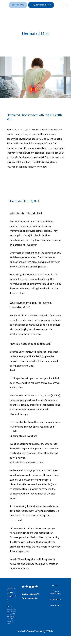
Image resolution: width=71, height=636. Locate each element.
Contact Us (55, 605)
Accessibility (55, 599)
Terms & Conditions (55, 592)
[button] (66, 5)
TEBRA (50, 631)
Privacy (55, 585)
